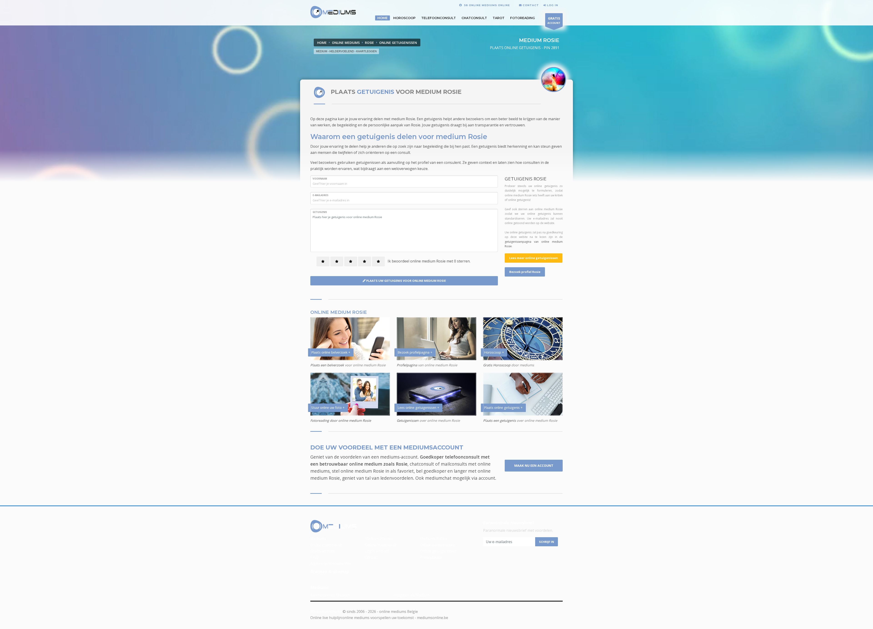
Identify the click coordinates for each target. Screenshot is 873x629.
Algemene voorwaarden (330, 563)
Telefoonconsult (438, 18)
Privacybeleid (431, 557)
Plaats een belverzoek (327, 365)
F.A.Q (314, 557)
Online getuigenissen (438, 551)
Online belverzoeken (437, 544)
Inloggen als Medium (411, 595)
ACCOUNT (553, 20)
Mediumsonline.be (326, 611)
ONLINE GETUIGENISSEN (398, 42)
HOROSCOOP (404, 18)
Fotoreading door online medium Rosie (340, 420)
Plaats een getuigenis (499, 420)
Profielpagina (407, 365)
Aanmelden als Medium (330, 595)
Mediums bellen (433, 538)
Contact (371, 557)
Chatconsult (474, 18)
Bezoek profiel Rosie (524, 272)
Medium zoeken (378, 538)
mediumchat (438, 478)
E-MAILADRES (320, 195)
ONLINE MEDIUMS (346, 42)
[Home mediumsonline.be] (333, 526)
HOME (382, 18)
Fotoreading (522, 18)
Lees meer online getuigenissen (533, 258)
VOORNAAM (320, 178)
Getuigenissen (408, 420)
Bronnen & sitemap (329, 571)
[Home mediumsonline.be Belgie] (333, 12)
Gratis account (322, 551)
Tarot (498, 18)
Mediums (318, 538)
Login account (377, 551)
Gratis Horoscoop (496, 365)
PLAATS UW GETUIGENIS (406, 281)
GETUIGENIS (320, 212)
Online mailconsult (381, 544)
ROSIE (369, 42)
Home (322, 42)
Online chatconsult (326, 544)
